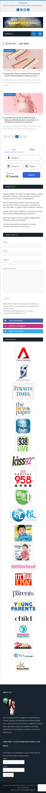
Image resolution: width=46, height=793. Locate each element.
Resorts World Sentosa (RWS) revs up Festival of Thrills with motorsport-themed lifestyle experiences (22, 212)
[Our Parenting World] (23, 22)
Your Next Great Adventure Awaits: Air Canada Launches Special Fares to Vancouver (19, 225)
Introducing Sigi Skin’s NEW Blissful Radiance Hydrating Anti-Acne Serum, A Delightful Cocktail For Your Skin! (21, 120)
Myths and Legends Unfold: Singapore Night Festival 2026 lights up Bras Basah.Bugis (21, 219)
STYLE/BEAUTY (10, 50)
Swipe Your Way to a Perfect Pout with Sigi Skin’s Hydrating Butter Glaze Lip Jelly (22, 74)
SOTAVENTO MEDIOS (28, 790)
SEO (18, 790)
